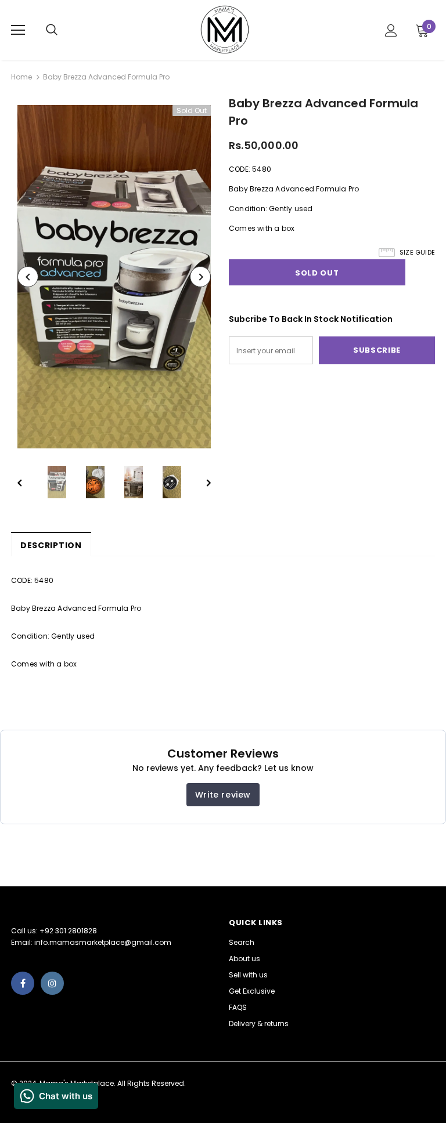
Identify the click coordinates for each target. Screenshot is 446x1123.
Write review (223, 794)
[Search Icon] (63, 30)
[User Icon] (391, 30)
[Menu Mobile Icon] (18, 30)
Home (21, 77)
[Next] (200, 276)
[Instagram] (52, 983)
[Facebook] (22, 983)
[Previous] (27, 276)
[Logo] (225, 30)
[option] (114, 276)
